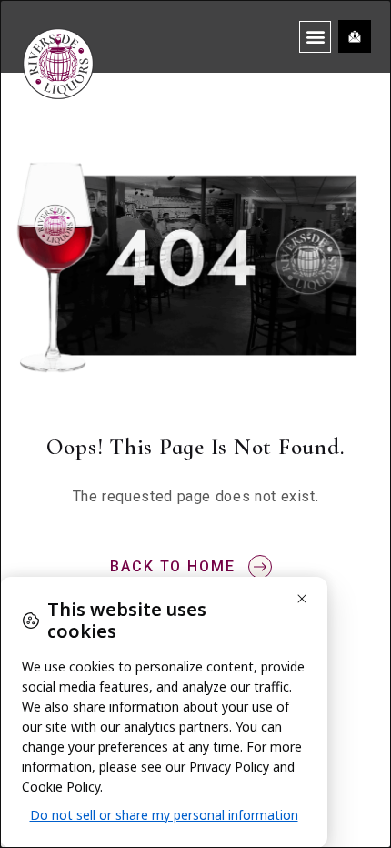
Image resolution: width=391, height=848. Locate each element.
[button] (315, 37)
